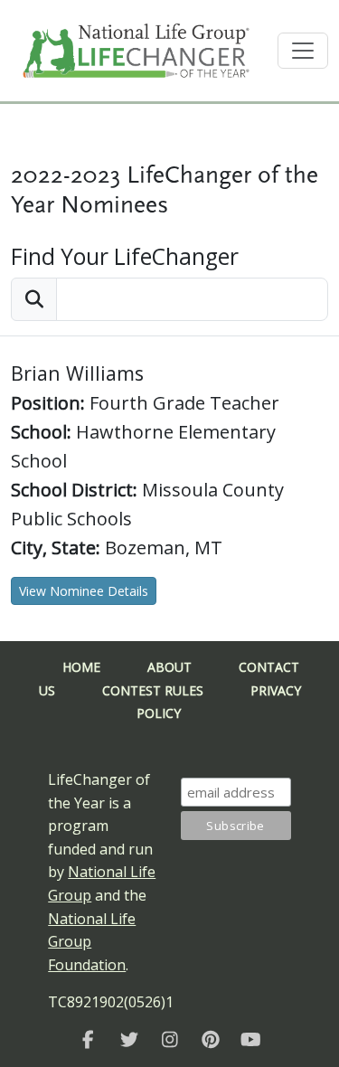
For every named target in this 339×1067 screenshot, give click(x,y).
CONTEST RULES (152, 690)
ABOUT (169, 666)
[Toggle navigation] (303, 51)
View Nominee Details (83, 591)
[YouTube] (250, 1040)
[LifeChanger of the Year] (88, 1040)
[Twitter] (128, 1040)
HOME (81, 666)
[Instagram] (169, 1040)
